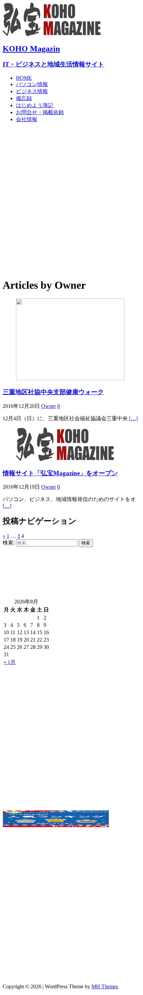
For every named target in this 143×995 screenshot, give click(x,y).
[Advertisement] (71, 200)
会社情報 (26, 119)
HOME (24, 78)
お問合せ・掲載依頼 (40, 112)
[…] (133, 418)
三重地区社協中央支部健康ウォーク (53, 392)
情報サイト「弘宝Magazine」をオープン (60, 473)
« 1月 (10, 662)
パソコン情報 (32, 84)
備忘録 (24, 98)
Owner (48, 406)
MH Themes (104, 986)
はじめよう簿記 (34, 105)
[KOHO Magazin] (52, 34)
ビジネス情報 (32, 91)
